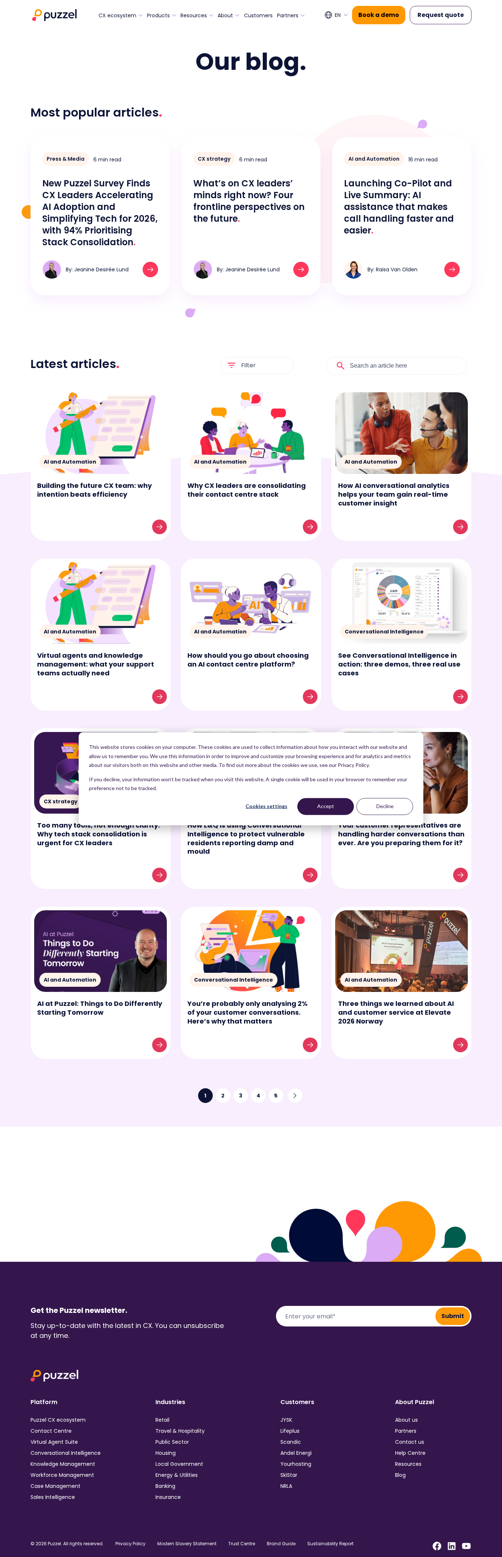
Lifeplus (290, 1430)
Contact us (409, 1441)
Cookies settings (266, 806)
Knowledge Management (63, 1464)
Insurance (168, 1497)
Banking (165, 1486)
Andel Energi (296, 1453)
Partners (287, 15)
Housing (165, 1453)
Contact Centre (51, 1430)
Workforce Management (62, 1475)
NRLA (286, 1486)
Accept (325, 806)
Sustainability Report (330, 1544)
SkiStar (288, 1475)
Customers (258, 15)
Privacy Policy (130, 1544)
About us (406, 1419)
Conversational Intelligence (66, 1453)
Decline (385, 806)
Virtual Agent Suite (54, 1441)
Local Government (179, 1464)
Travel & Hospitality (180, 1430)
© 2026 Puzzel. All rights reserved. (67, 1544)
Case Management (55, 1486)
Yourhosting (295, 1464)
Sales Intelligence (53, 1497)
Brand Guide (281, 1544)
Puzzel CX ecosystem (58, 1419)
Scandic (290, 1441)
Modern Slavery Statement (186, 1544)
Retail (162, 1419)
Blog (400, 1475)
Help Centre (410, 1453)
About (225, 15)
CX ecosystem (117, 15)
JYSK (286, 1419)
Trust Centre (241, 1544)
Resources (193, 15)
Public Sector (172, 1441)
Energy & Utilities (176, 1475)
